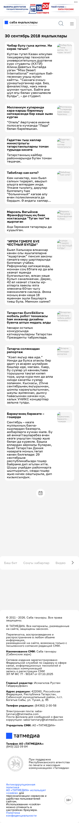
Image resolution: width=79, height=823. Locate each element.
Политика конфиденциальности (21, 814)
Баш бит (10, 563)
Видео (61, 563)
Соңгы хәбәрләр (36, 563)
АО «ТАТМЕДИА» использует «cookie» (26, 791)
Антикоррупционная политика (20, 786)
